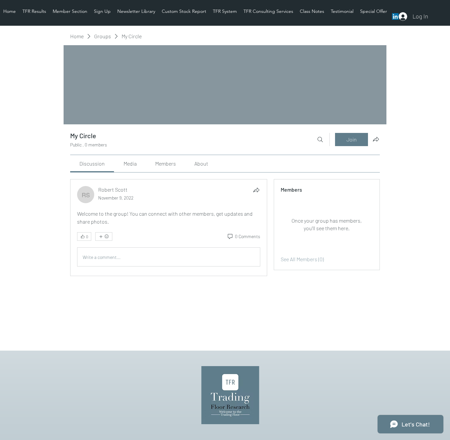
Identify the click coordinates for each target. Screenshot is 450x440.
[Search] (320, 139)
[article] (168, 227)
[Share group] (376, 139)
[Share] (256, 190)
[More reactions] (103, 236)
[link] (92, 163)
